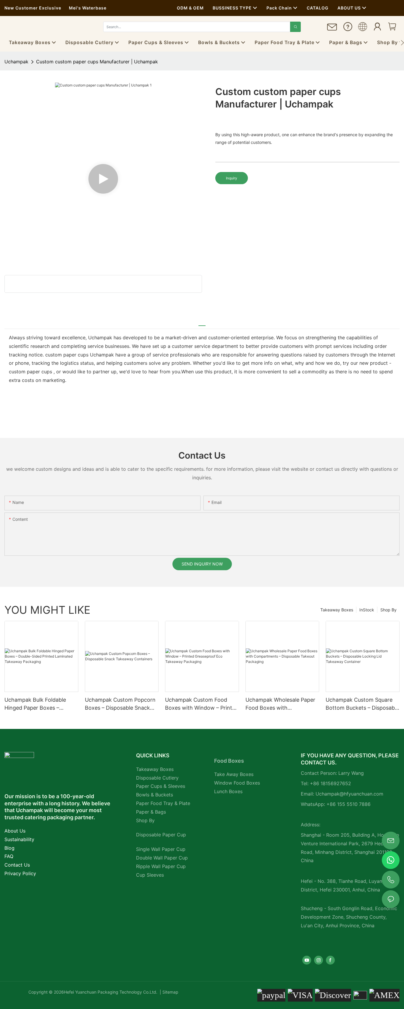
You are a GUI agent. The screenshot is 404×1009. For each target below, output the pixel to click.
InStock (366, 609)
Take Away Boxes (233, 774)
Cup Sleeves (150, 875)
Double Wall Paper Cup (162, 858)
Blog (9, 848)
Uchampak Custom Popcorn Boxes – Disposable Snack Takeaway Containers (120, 704)
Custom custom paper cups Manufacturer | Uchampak (97, 62)
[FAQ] (347, 28)
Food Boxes (229, 761)
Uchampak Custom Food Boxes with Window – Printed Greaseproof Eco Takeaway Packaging (201, 704)
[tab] (202, 323)
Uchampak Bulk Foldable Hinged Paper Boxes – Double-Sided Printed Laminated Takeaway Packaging (35, 704)
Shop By (388, 609)
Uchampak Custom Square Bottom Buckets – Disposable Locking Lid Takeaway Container (362, 704)
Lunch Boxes (228, 791)
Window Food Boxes (237, 783)
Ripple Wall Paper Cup (161, 866)
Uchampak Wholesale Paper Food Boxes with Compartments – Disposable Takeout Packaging (280, 704)
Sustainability (19, 839)
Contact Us (17, 865)
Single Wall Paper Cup (160, 849)
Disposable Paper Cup (161, 835)
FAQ (8, 856)
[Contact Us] (332, 29)
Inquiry (231, 178)
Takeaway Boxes (336, 609)
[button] (402, 42)
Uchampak (16, 62)
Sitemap (169, 991)
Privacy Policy (20, 873)
